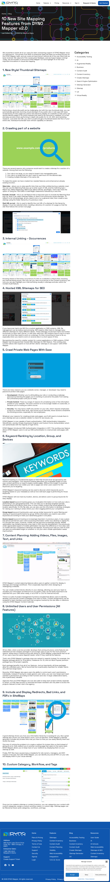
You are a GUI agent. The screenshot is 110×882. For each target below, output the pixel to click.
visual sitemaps (32, 112)
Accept (72, 875)
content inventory (34, 804)
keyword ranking (30, 481)
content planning (21, 583)
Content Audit (8, 284)
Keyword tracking (9, 480)
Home (38, 3)
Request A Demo (10, 853)
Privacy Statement (89, 878)
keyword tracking (21, 490)
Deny (86, 875)
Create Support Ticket (12, 859)
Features (46, 3)
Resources (65, 3)
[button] (106, 862)
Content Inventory (60, 280)
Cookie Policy (81, 878)
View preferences (100, 875)
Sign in (77, 3)
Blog (10, 14)
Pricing (57, 3)
